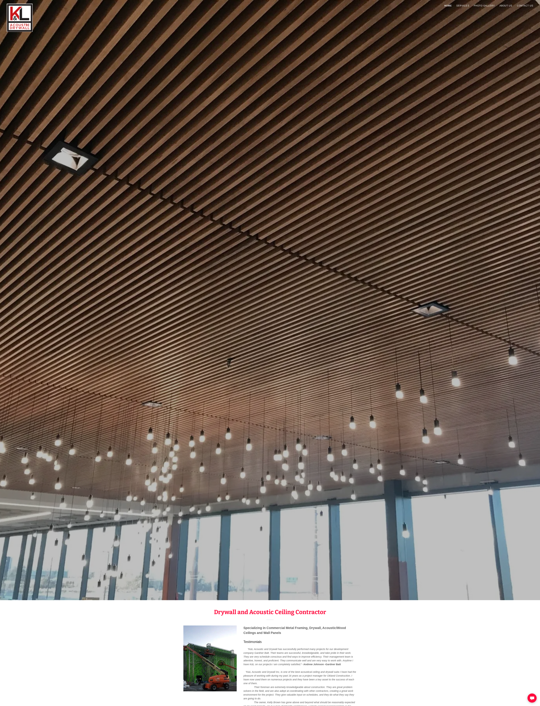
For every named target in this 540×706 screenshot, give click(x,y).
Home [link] (448, 6)
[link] (20, 5)
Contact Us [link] (525, 6)
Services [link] (462, 6)
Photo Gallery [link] (484, 6)
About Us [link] (506, 6)
